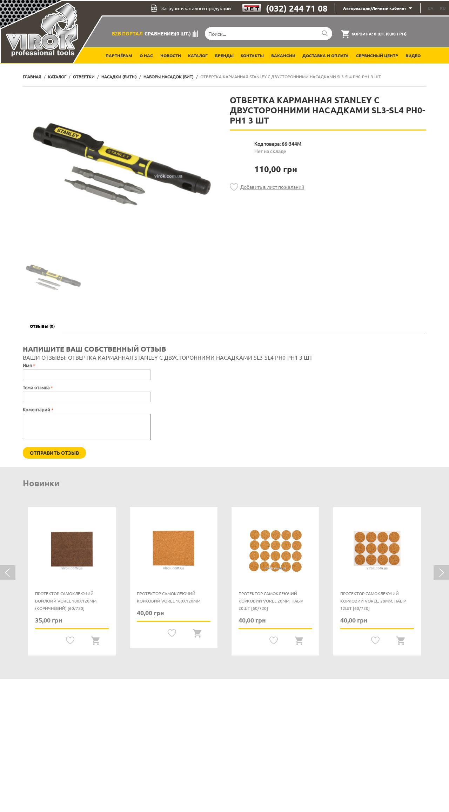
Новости (170, 55)
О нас (146, 55)
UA (431, 8)
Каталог (198, 55)
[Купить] (95, 640)
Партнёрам (119, 55)
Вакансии (283, 55)
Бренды (224, 55)
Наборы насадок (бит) (168, 76)
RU (442, 8)
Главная (32, 76)
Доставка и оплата (325, 55)
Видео (413, 55)
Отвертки (84, 76)
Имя (27, 365)
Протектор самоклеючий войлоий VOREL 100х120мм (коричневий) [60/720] (65, 601)
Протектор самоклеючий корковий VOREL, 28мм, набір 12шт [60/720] (373, 601)
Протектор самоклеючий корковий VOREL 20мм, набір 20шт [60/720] (271, 601)
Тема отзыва (37, 387)
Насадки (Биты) (119, 76)
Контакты (252, 55)
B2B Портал (127, 33)
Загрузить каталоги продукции (196, 8)
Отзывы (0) (42, 326)
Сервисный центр (377, 55)
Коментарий (36, 409)
